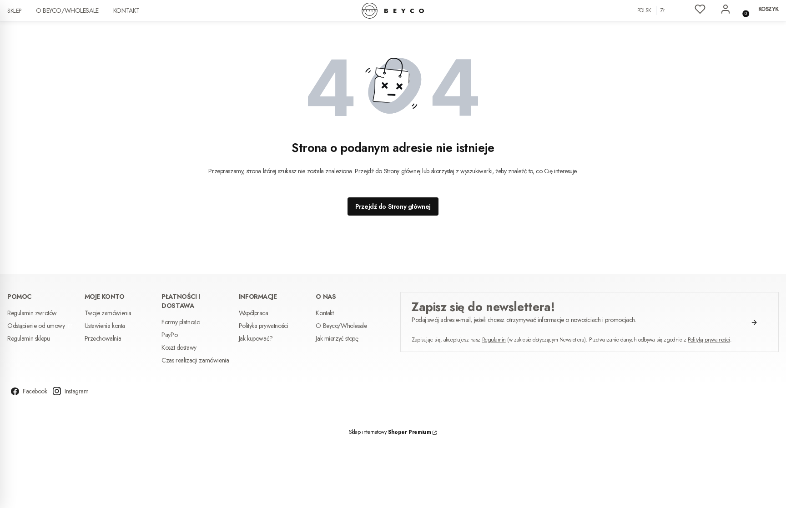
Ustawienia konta (105, 325)
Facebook (35, 391)
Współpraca (253, 312)
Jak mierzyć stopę (337, 338)
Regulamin (494, 340)
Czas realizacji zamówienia (195, 360)
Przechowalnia (103, 338)
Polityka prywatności (263, 325)
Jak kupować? (256, 338)
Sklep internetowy (390, 432)
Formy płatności (181, 322)
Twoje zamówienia (108, 312)
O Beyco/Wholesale (67, 10)
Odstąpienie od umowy (36, 325)
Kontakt (126, 10)
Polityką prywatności (709, 340)
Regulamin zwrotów (32, 312)
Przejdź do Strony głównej (393, 206)
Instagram (76, 391)
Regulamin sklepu (28, 338)
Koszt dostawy (178, 347)
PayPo (169, 334)
